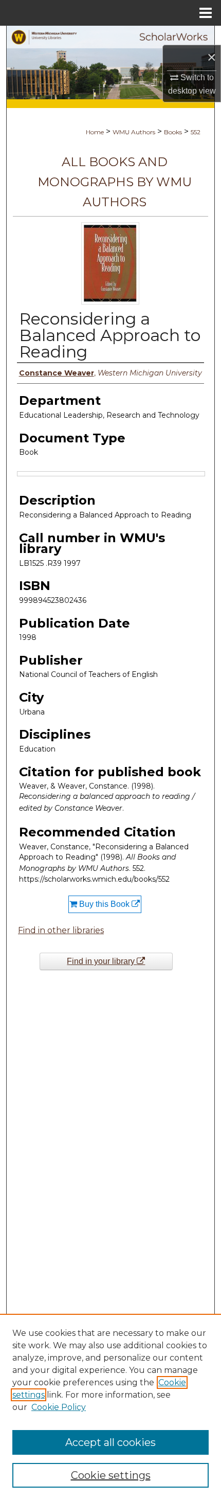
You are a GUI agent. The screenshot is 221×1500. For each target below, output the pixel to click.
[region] (110, 1407)
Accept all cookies (110, 1442)
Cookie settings (111, 1475)
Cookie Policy (58, 1407)
